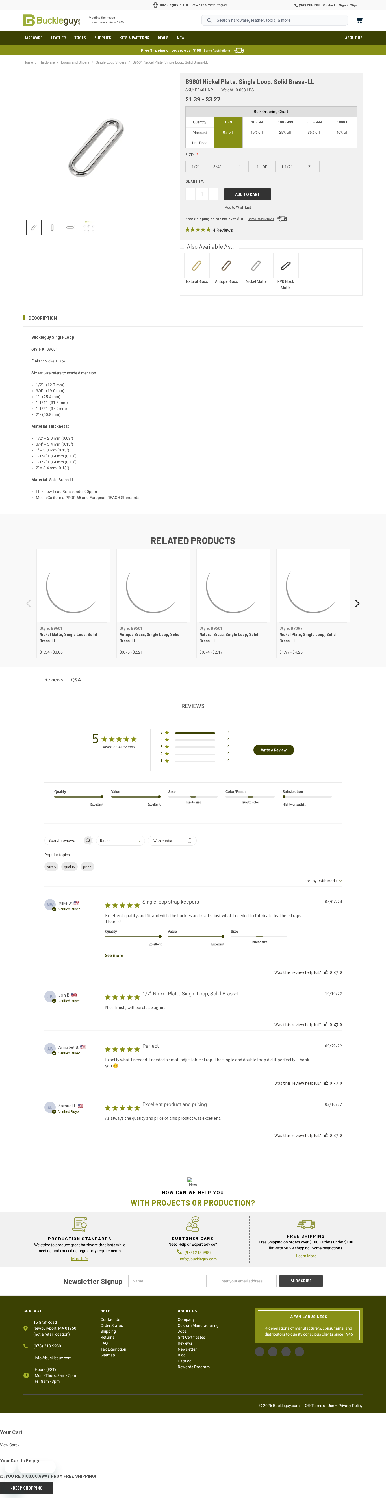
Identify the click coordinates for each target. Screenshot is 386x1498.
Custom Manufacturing (198, 1325)
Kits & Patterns (134, 38)
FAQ (104, 1343)
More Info (79, 1258)
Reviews (185, 1343)
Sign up (357, 5)
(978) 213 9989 (198, 1252)
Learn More (306, 1256)
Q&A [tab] (76, 680)
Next (357, 603)
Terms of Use (322, 1405)
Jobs (182, 1331)
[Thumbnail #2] (70, 227)
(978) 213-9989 (309, 5)
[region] (97, 227)
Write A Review (274, 749)
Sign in (344, 5)
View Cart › (9, 1445)
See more (114, 955)
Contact (329, 5)
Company (186, 1319)
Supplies (102, 38)
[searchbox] (64, 840)
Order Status (112, 1325)
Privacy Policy (350, 1405)
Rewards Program (194, 1367)
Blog (182, 1355)
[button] (193, 318)
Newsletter (187, 1349)
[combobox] (274, 20)
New (181, 38)
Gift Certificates (191, 1337)
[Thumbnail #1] (52, 227)
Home (51, 20)
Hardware (32, 38)
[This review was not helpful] (336, 972)
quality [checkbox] (69, 866)
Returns (107, 1337)
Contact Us (110, 1319)
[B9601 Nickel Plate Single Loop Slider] (34, 227)
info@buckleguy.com (198, 1259)
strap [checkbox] (51, 866)
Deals (163, 38)
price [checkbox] (87, 866)
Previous (29, 603)
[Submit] (209, 20)
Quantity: (194, 181)
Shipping (108, 1331)
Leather (58, 38)
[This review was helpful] (326, 972)
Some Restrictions (217, 51)
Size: (190, 155)
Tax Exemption (113, 1349)
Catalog (185, 1361)
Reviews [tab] (53, 680)
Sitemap (108, 1355)
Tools (80, 38)
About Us (354, 38)
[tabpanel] (73, 603)
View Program (218, 5)
